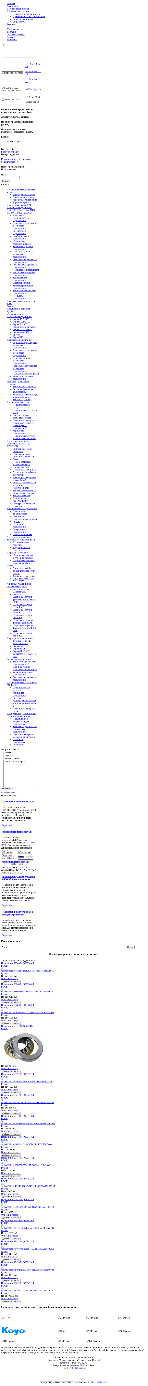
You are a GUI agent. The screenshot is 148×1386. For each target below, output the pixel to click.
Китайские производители (15, 862)
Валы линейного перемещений (21, 590)
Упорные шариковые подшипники (23, 247)
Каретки (17, 594)
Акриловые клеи (21, 488)
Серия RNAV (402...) (23, 329)
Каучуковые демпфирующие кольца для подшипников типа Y (24, 702)
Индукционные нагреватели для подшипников (21, 721)
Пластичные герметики (24, 469)
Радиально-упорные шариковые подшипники (23, 254)
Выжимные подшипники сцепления (25, 517)
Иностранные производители (17, 832)
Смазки (16, 459)
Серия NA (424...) (21, 321)
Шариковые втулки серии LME (22, 605)
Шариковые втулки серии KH (22, 611)
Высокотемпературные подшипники (24, 273)
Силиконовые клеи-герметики (22, 450)
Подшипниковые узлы (18, 402)
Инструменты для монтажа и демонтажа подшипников (21, 714)
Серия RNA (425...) (22, 319)
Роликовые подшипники (19, 659)
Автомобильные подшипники (22, 508)
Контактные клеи (21, 495)
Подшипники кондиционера (20, 512)
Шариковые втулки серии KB (22, 616)
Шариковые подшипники (19, 340)
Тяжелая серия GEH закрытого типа (22, 642)
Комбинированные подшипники (22, 237)
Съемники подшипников (20, 740)
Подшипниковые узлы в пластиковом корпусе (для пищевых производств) (25, 424)
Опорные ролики (21, 283)
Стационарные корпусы (24, 197)
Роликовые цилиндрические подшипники (21, 218)
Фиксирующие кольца (24, 194)
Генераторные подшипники (20, 530)
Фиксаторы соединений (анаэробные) (24, 478)
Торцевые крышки (22, 202)
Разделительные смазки (24, 490)
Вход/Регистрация (10, 152)
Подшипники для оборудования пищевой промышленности (18, 877)
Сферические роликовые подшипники (25, 260)
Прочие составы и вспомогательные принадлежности (22, 464)
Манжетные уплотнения (25, 200)
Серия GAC (18, 646)
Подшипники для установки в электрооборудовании (17, 913)
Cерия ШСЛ (19, 648)
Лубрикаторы (19, 744)
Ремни (10, 306)
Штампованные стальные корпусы (22, 416)
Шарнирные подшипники (20, 638)
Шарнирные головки (17, 552)
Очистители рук (21, 498)
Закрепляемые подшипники (20, 278)
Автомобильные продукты (21, 543)
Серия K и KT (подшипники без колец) (25, 325)
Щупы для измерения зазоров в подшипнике (24, 735)
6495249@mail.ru (33, 89)
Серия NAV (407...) (22, 332)
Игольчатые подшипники (19, 297)
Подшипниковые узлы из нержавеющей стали (24, 437)
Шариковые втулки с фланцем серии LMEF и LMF (24, 628)
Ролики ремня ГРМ (22, 534)
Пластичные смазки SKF (19, 205)
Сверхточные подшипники (19, 232)
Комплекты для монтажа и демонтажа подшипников (25, 729)
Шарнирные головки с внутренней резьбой (24, 556)
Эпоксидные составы (23, 493)
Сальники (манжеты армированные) (23, 390)
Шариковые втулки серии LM (22, 634)
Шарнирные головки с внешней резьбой (24, 561)
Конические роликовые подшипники (24, 291)
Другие (16, 334)
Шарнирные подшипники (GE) (22, 242)
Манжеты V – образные (24, 386)
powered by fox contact (8, 792)
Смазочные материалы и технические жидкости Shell (21, 538)
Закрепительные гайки (24, 576)
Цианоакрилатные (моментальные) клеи (23, 455)
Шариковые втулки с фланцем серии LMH (23, 621)
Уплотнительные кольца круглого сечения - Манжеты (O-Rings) (25, 397)
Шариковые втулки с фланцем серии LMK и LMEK (24, 599)
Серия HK (18, 337)
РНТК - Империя (97, 1382)
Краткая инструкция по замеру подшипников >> (16, 160)
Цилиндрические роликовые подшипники (25, 668)
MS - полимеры (20, 501)
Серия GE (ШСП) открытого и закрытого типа (24, 654)
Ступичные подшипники (19, 525)
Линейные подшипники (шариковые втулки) (19, 585)
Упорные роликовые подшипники (23, 286)
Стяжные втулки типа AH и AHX (23, 579)
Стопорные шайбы (22, 568)
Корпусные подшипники (19, 432)
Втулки (10, 565)
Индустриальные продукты (21, 548)
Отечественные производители (18, 801)
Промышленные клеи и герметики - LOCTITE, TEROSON (18, 443)
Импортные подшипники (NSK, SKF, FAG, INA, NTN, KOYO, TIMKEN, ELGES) (21, 210)
